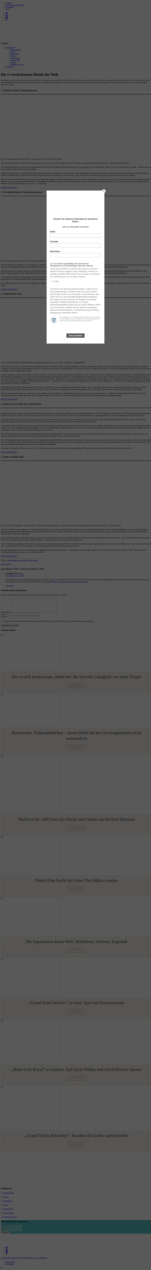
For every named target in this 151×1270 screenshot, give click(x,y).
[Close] (104, 191)
